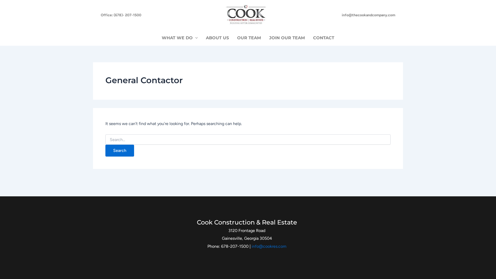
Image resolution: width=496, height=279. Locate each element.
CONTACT (323, 37)
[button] (121, 15)
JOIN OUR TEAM (287, 37)
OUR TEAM (249, 37)
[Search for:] (248, 140)
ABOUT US (217, 37)
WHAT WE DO (177, 37)
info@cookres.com (269, 246)
